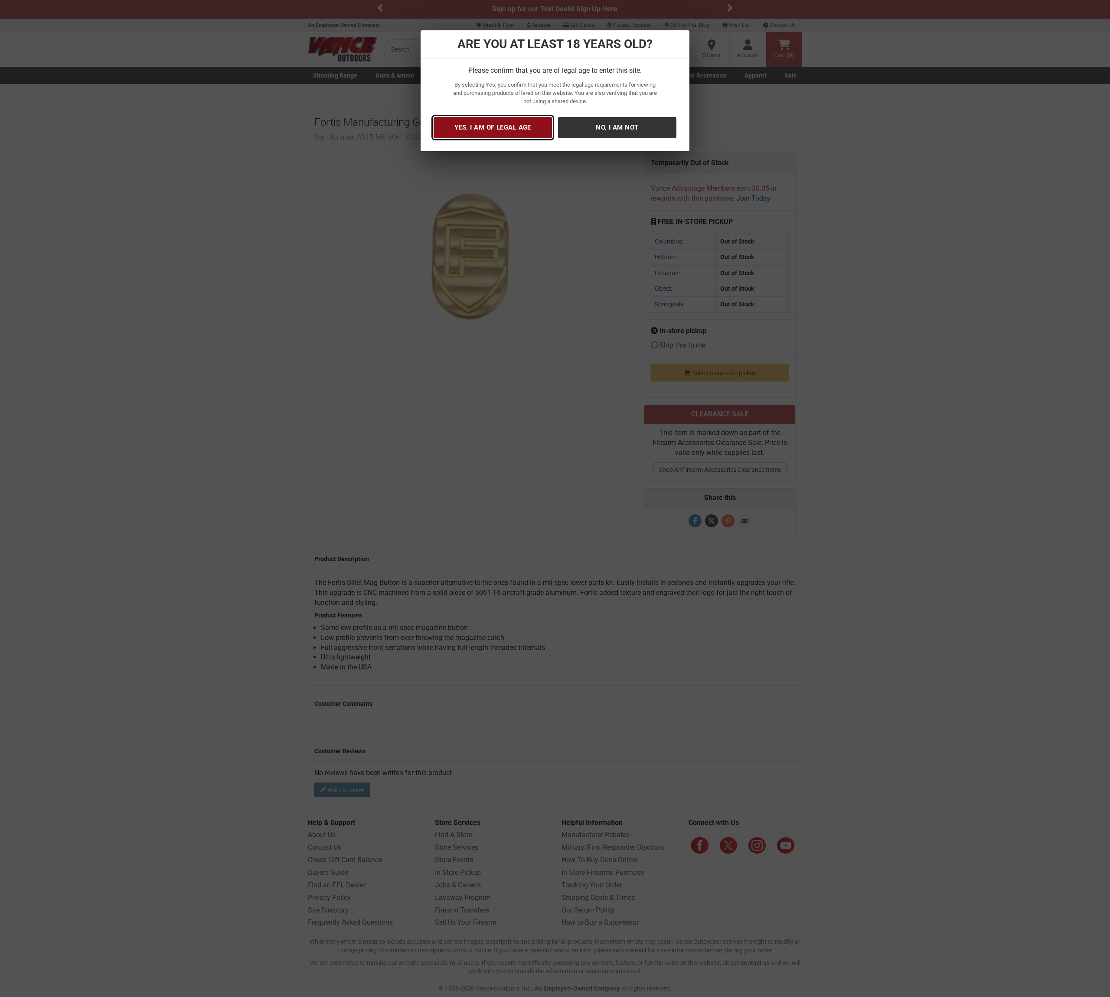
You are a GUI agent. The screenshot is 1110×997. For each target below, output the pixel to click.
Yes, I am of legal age (492, 127)
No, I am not (617, 127)
